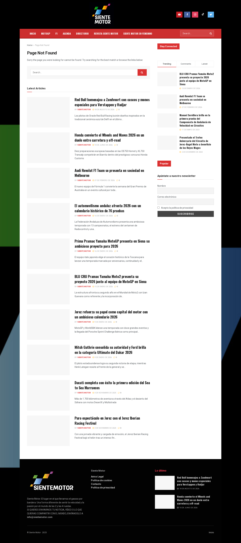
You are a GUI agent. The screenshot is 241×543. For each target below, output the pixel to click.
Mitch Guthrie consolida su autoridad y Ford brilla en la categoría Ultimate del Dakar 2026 (110, 350)
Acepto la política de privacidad (177, 208)
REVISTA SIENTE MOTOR (106, 33)
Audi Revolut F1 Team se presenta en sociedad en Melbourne (109, 173)
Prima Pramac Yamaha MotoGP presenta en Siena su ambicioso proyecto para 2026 (112, 243)
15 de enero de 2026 (103, 287)
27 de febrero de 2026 (104, 180)
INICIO (33, 33)
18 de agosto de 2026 (104, 110)
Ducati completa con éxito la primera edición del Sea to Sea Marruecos (112, 385)
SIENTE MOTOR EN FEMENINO (137, 33)
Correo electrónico (166, 197)
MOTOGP (45, 33)
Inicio (211, 532)
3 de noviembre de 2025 (105, 393)
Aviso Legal (97, 476)
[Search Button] (211, 33)
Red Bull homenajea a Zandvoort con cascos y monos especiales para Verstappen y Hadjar (112, 102)
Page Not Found (42, 45)
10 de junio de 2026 (103, 145)
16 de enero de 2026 (103, 216)
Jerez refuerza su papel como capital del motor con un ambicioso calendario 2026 (111, 314)
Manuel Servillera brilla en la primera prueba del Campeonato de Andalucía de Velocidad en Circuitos (195, 120)
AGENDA (67, 33)
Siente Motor (84, 110)
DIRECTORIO (82, 33)
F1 (56, 33)
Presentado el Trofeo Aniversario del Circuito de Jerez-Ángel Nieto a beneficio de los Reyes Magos (195, 142)
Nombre (161, 186)
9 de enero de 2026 (103, 322)
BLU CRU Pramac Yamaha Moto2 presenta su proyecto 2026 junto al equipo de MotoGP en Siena (111, 279)
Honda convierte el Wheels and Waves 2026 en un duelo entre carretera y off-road (109, 137)
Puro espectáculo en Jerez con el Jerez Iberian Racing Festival (107, 420)
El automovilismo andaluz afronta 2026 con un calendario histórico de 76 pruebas (108, 208)
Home (29, 45)
